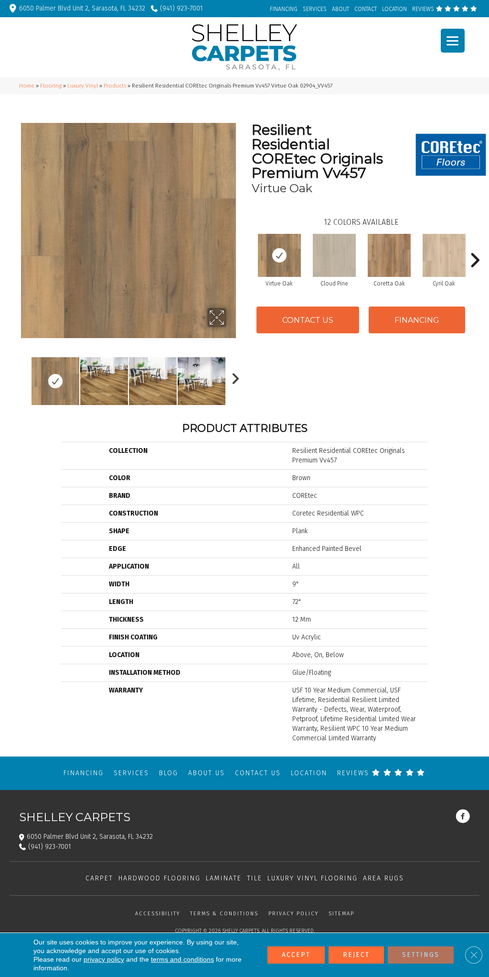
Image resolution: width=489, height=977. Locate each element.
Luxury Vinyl (82, 85)
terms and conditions (182, 959)
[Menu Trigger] (453, 41)
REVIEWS (424, 9)
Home (26, 85)
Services (131, 773)
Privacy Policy (293, 914)
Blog (168, 773)
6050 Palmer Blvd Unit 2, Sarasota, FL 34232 (82, 8)
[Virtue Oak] (279, 255)
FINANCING (284, 9)
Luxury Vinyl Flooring (312, 878)
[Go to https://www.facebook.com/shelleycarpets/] (463, 817)
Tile (254, 878)
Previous (24, 376)
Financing (84, 773)
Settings (420, 955)
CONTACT (365, 9)
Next (232, 376)
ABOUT (340, 9)
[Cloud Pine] (334, 255)
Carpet (99, 878)
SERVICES (315, 9)
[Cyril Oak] (444, 255)
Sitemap (341, 914)
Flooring (51, 85)
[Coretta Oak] (389, 255)
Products (115, 85)
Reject (356, 955)
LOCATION (394, 9)
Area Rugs (383, 878)
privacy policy (104, 959)
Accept (296, 955)
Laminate (224, 878)
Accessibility (157, 914)
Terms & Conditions (224, 914)
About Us (206, 773)
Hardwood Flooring (159, 878)
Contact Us (307, 320)
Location (309, 773)
